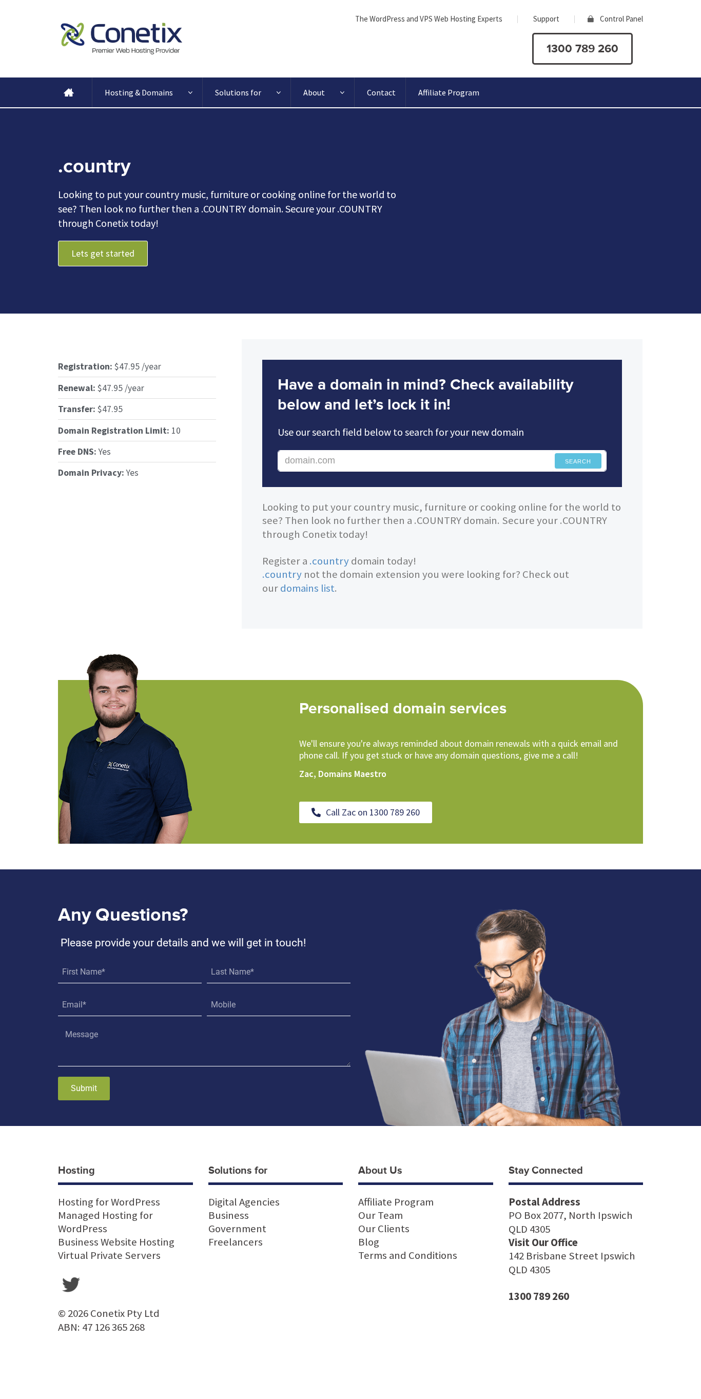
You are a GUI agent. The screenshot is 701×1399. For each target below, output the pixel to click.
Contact (381, 92)
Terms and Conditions (407, 1255)
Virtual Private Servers (109, 1255)
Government (237, 1228)
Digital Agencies (244, 1202)
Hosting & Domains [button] (139, 92)
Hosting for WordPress (109, 1202)
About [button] (314, 92)
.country (329, 561)
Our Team (380, 1215)
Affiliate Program (448, 92)
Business (228, 1215)
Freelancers (235, 1242)
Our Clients (384, 1228)
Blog (368, 1242)
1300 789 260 (582, 49)
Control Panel (621, 19)
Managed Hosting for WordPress (105, 1222)
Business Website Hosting (116, 1242)
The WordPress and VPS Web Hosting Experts (428, 19)
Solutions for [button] (238, 92)
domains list (307, 588)
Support (546, 19)
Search (578, 461)
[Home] (69, 92)
